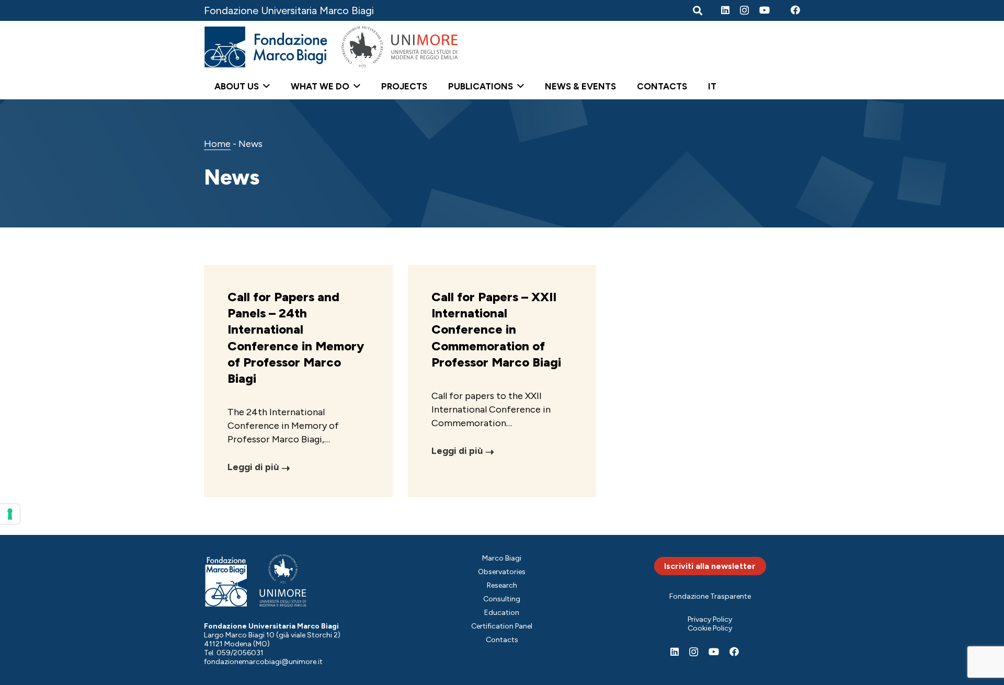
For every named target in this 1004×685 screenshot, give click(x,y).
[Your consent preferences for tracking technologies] (10, 514)
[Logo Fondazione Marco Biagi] (266, 47)
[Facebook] (795, 10)
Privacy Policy (710, 619)
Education (501, 612)
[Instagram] (744, 10)
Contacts (502, 639)
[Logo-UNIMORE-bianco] (283, 581)
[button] (264, 86)
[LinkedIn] (725, 10)
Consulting (501, 599)
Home (217, 144)
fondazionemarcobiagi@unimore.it (263, 661)
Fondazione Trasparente (710, 596)
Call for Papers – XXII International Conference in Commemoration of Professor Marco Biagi (496, 329)
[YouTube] (764, 10)
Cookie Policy (710, 628)
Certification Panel (501, 626)
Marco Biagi (501, 558)
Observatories (502, 571)
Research (502, 585)
